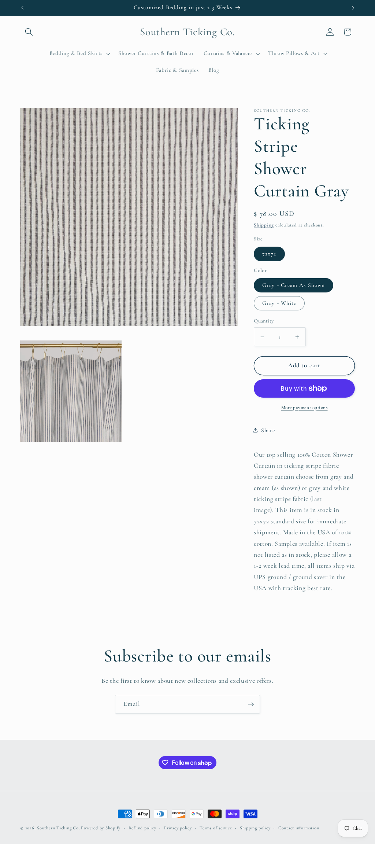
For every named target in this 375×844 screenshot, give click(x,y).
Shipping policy (255, 827)
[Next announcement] (353, 7)
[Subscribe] (251, 704)
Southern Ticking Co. (58, 827)
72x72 (269, 253)
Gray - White (279, 303)
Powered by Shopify (100, 827)
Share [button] (268, 430)
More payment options (304, 407)
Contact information (298, 827)
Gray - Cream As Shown (293, 285)
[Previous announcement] (22, 7)
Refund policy (142, 827)
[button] (29, 32)
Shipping (264, 225)
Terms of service (216, 827)
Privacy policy (178, 827)
